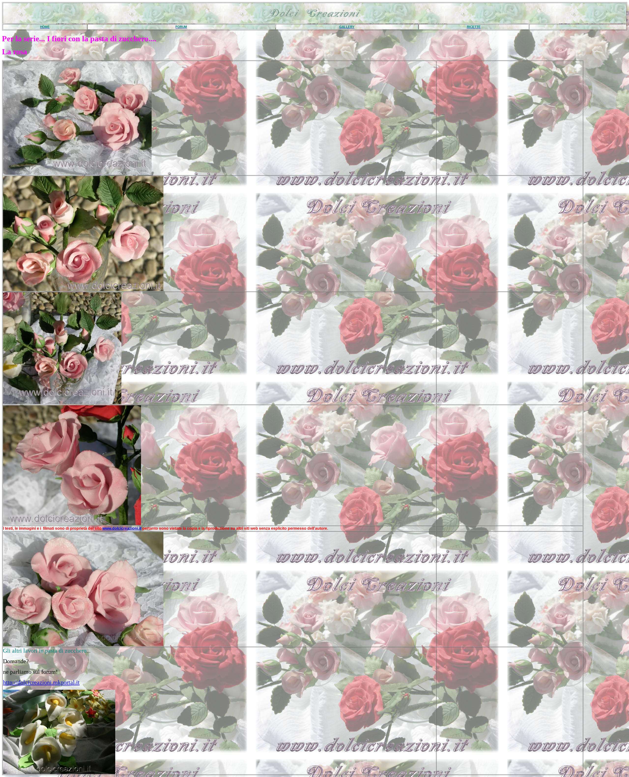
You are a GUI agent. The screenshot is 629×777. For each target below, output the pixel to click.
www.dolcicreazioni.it (121, 528)
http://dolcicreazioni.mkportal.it (41, 682)
